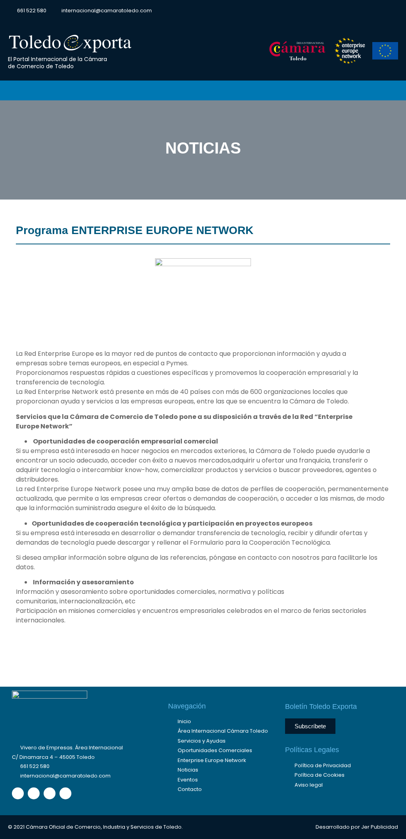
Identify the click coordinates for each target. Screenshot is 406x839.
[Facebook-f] (334, 10)
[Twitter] (349, 10)
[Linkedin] (364, 10)
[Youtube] (378, 10)
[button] (391, 10)
